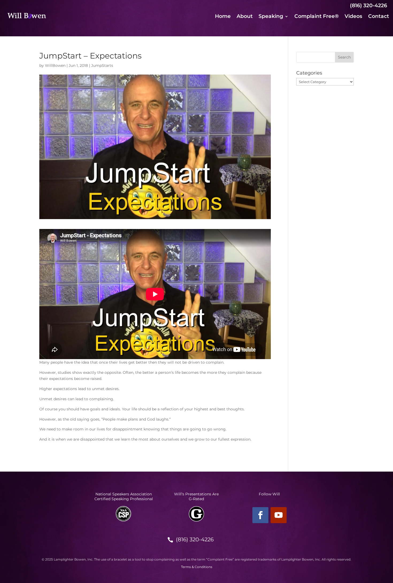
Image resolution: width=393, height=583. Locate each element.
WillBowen (55, 65)
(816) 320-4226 (195, 539)
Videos (353, 16)
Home (223, 16)
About (245, 16)
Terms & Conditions (196, 567)
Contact (378, 16)
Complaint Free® (316, 16)
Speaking (271, 16)
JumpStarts (102, 65)
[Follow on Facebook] (260, 515)
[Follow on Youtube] (279, 515)
